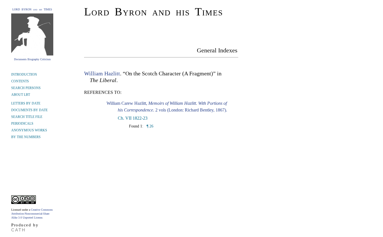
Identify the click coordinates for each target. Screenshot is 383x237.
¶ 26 (149, 126)
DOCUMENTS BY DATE (29, 110)
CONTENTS (20, 81)
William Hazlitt (102, 73)
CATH (18, 229)
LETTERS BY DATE (25, 103)
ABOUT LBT (20, 95)
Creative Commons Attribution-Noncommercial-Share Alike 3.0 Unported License (32, 213)
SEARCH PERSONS (26, 88)
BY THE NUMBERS (26, 137)
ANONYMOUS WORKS (29, 130)
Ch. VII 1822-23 (132, 118)
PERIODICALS (22, 124)
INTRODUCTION (24, 74)
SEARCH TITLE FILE (26, 117)
